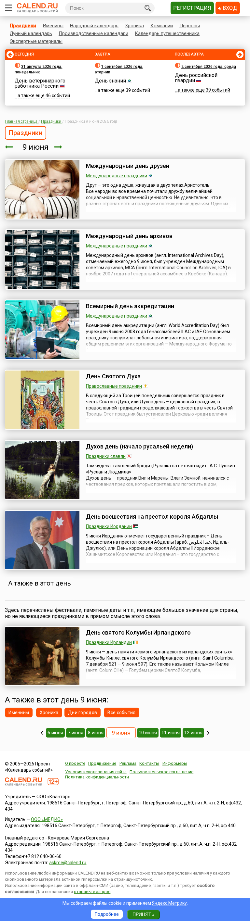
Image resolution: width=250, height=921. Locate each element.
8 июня (96, 733)
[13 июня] (208, 732)
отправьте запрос (92, 891)
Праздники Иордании (109, 526)
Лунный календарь (31, 33)
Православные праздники (114, 386)
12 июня (193, 733)
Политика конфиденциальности (97, 777)
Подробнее (107, 914)
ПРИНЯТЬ (143, 914)
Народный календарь (94, 26)
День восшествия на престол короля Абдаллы (152, 516)
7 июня (75, 733)
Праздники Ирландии (109, 642)
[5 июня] (42, 732)
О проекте (75, 763)
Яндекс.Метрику (169, 903)
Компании (161, 26)
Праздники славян (106, 456)
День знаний (110, 81)
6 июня (55, 733)
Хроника (134, 26)
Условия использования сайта (96, 771)
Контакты (149, 763)
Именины (53, 26)
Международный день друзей (127, 165)
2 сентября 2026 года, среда (208, 66)
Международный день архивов (129, 236)
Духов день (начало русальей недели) (139, 446)
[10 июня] (58, 147)
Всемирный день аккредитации (130, 306)
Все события (121, 712)
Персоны (189, 26)
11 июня (170, 733)
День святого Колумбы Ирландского (138, 632)
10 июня (148, 733)
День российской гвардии (196, 77)
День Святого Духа (113, 376)
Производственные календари (93, 33)
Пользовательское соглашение (161, 771)
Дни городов (82, 712)
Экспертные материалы (36, 41)
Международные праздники (116, 175)
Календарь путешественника (167, 33)
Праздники (23, 26)
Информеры (174, 763)
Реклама (127, 763)
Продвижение (102, 763)
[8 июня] (9, 147)
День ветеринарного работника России (40, 83)
